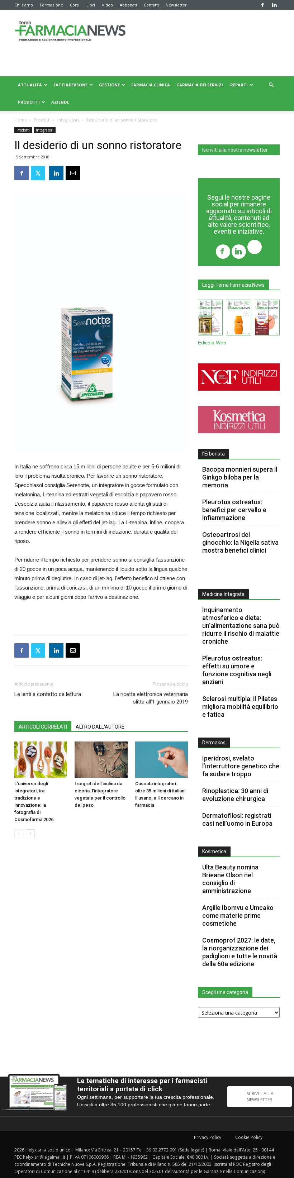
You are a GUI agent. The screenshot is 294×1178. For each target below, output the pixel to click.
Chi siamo (23, 5)
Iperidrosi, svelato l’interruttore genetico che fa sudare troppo (240, 766)
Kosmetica (214, 851)
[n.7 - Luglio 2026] (210, 319)
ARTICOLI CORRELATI (43, 727)
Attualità (30, 84)
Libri (90, 5)
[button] (271, 85)
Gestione (109, 84)
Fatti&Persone (70, 84)
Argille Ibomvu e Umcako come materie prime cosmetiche (238, 915)
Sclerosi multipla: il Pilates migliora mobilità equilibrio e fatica (240, 706)
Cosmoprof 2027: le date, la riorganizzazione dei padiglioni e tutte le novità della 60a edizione (239, 952)
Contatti (151, 5)
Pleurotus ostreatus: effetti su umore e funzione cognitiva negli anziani (236, 670)
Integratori (68, 120)
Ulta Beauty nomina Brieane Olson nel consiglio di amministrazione (230, 879)
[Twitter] (254, 248)
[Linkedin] (274, 5)
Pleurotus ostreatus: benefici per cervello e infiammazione (234, 509)
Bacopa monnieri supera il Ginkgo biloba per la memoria (239, 477)
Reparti (239, 84)
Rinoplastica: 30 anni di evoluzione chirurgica (235, 794)
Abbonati (128, 5)
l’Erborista (213, 454)
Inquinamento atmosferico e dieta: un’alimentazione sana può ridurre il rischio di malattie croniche (241, 625)
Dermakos (214, 742)
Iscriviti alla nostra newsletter (235, 150)
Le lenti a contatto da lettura (47, 694)
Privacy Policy (207, 1137)
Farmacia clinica (150, 84)
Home (20, 120)
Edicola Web (212, 342)
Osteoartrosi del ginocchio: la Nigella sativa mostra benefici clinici (240, 542)
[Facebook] (262, 5)
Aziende (60, 102)
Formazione (51, 5)
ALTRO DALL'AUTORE (100, 727)
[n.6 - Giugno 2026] (238, 319)
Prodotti (29, 102)
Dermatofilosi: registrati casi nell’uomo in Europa (237, 819)
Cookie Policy (248, 1137)
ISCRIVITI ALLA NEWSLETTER (260, 1097)
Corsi (75, 5)
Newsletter (176, 5)
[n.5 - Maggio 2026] (267, 319)
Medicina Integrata (223, 594)
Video (107, 5)
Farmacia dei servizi (200, 84)
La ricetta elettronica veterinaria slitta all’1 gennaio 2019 (150, 698)
